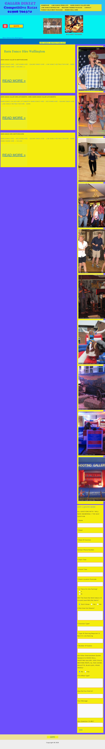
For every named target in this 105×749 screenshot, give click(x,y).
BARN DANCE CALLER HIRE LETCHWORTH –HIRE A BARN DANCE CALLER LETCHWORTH (28, 97)
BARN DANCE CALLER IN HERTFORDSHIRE (14, 59)
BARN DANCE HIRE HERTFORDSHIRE (12, 134)
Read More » (14, 85)
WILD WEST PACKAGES (74, 34)
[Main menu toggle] (5, 26)
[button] (16, 26)
